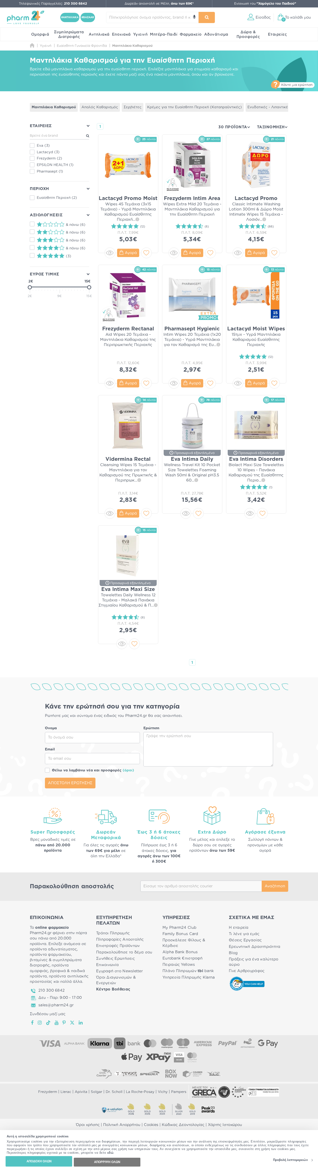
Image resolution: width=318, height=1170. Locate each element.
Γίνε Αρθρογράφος (246, 971)
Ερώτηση (151, 728)
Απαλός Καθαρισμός (99, 107)
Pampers (178, 1092)
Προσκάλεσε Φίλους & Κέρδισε (183, 942)
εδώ (110, 1153)
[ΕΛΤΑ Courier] (104, 1073)
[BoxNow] (171, 1073)
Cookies (151, 1125)
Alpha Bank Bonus (180, 952)
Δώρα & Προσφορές (248, 34)
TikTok (48, 1022)
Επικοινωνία (107, 965)
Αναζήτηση (275, 886)
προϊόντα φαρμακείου (50, 954)
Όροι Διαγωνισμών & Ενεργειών (116, 980)
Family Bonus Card (180, 934)
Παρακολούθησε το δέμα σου (124, 952)
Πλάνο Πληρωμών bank (188, 971)
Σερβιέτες (133, 107)
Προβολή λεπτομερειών (290, 1160)
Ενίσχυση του (265, 3)
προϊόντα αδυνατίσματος (53, 949)
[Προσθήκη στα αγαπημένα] (146, 253)
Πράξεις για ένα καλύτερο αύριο (253, 962)
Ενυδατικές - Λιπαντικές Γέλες (274, 107)
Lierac (66, 1092)
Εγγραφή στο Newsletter (119, 971)
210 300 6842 (51, 990)
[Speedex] (149, 1073)
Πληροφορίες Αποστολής (120, 939)
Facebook (32, 1022)
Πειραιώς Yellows (178, 965)
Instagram (40, 1022)
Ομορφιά (40, 34)
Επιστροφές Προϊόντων (118, 946)
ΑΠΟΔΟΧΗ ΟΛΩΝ (39, 1161)
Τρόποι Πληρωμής (113, 933)
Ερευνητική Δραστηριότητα (254, 947)
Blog (233, 953)
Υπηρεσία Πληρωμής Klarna (188, 977)
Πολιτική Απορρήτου (121, 1125)
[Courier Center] (192, 1073)
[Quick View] (110, 253)
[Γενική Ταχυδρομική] (125, 1073)
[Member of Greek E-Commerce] (204, 1092)
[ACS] (214, 1073)
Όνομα (51, 728)
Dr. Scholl (114, 1092)
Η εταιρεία (239, 927)
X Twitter (72, 1022)
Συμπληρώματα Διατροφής (69, 34)
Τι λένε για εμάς (244, 934)
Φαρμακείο (191, 34)
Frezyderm (47, 1092)
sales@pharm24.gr (56, 1005)
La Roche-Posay (140, 1092)
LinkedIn (81, 1022)
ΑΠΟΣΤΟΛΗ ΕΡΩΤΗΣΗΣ (70, 783)
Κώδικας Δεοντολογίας (183, 1125)
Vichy (163, 1092)
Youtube (56, 1022)
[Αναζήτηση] (207, 17)
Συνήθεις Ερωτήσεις (115, 958)
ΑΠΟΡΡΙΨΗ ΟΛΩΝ (107, 1162)
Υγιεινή (140, 34)
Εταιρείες (277, 34)
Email (50, 749)
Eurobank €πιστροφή (182, 958)
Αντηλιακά (99, 34)
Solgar (96, 1092)
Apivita (81, 1092)
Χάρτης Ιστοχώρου (225, 1125)
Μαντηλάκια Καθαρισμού (54, 107)
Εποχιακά (121, 34)
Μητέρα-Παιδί (163, 34)
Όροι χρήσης (88, 1125)
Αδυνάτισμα (216, 34)
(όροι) (128, 770)
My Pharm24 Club (179, 927)
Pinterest (64, 1022)
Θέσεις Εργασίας (245, 940)
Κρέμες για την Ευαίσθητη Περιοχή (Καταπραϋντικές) (194, 107)
